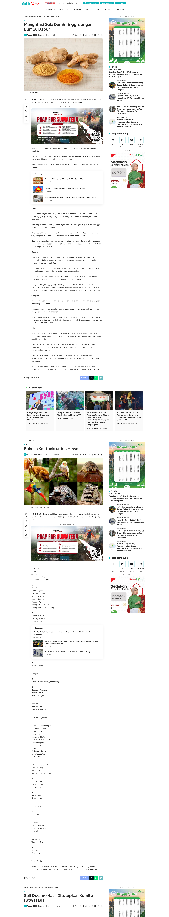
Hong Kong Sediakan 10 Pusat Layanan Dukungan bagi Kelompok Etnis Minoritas (38, 416)
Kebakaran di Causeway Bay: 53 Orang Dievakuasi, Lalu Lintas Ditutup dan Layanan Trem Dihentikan (130, 109)
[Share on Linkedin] (89, 34)
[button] (98, 34)
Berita (111, 69)
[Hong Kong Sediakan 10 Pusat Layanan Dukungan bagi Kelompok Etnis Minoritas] (40, 400)
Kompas (34, 167)
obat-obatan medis (82, 156)
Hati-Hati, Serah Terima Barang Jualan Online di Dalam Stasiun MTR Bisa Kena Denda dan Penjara (130, 86)
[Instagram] (122, 142)
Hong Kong (117, 69)
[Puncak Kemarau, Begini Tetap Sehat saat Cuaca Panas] (38, 189)
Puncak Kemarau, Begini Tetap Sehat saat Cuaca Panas (65, 188)
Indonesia (65, 418)
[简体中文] (53, 3)
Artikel (28, 20)
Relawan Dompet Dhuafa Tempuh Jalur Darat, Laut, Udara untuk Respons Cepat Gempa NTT (129, 416)
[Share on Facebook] (80, 34)
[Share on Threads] (92, 34)
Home (26, 16)
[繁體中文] (51, 3)
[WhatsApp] (140, 142)
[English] (48, 3)
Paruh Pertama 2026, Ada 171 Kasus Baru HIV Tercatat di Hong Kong (130, 98)
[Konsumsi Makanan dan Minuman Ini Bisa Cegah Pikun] (38, 180)
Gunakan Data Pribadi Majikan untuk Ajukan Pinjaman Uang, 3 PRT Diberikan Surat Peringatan (125, 74)
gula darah (78, 102)
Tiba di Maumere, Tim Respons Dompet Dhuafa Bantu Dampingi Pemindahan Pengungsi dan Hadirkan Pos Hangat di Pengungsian (99, 418)
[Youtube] (131, 142)
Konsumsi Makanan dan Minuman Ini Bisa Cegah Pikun (64, 179)
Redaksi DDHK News (34, 35)
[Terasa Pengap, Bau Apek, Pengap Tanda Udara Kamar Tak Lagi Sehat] (38, 198)
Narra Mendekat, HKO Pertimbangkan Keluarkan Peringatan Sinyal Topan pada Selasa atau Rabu (129, 122)
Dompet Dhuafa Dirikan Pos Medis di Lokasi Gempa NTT (69, 413)
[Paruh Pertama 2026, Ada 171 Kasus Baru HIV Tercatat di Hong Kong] (112, 97)
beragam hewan (65, 517)
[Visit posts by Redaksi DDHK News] (25, 35)
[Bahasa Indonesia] (46, 3)
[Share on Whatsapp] (86, 34)
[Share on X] (83, 34)
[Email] (95, 34)
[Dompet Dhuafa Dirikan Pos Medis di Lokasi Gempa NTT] (70, 400)
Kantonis (87, 517)
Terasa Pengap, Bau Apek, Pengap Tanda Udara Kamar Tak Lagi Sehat (70, 197)
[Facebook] (113, 142)
